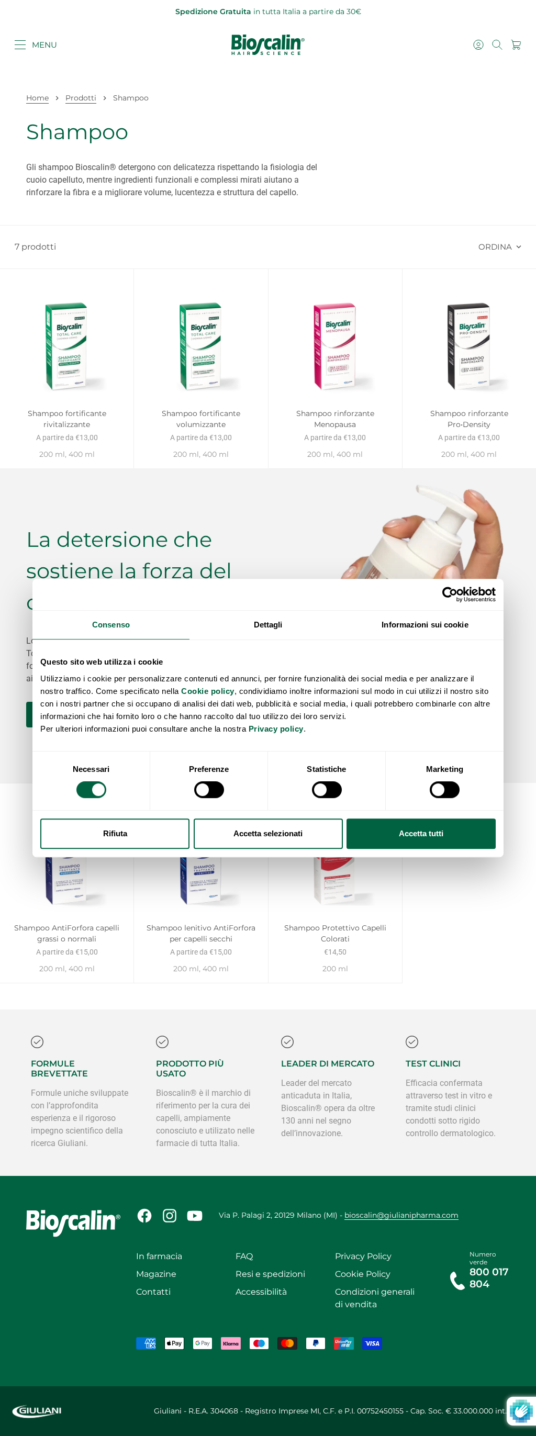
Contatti (153, 1292)
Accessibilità (261, 1292)
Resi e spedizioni (270, 1274)
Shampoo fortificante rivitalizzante (67, 420)
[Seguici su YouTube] (194, 1215)
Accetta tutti (421, 833)
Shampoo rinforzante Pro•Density (469, 420)
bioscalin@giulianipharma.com (401, 1215)
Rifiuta (115, 833)
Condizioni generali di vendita (375, 1298)
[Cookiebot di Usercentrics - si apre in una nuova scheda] (450, 594)
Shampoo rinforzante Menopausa (335, 420)
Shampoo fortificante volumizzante (201, 420)
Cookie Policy (362, 1274)
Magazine (156, 1274)
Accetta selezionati (268, 833)
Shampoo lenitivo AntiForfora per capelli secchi (201, 934)
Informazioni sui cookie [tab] (425, 624)
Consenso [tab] (111, 624)
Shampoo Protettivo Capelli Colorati (335, 934)
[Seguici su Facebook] (144, 1215)
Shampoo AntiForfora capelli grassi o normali (66, 934)
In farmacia (159, 1256)
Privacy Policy (363, 1256)
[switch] (209, 789)
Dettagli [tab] (268, 624)
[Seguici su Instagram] (169, 1215)
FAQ (244, 1256)
